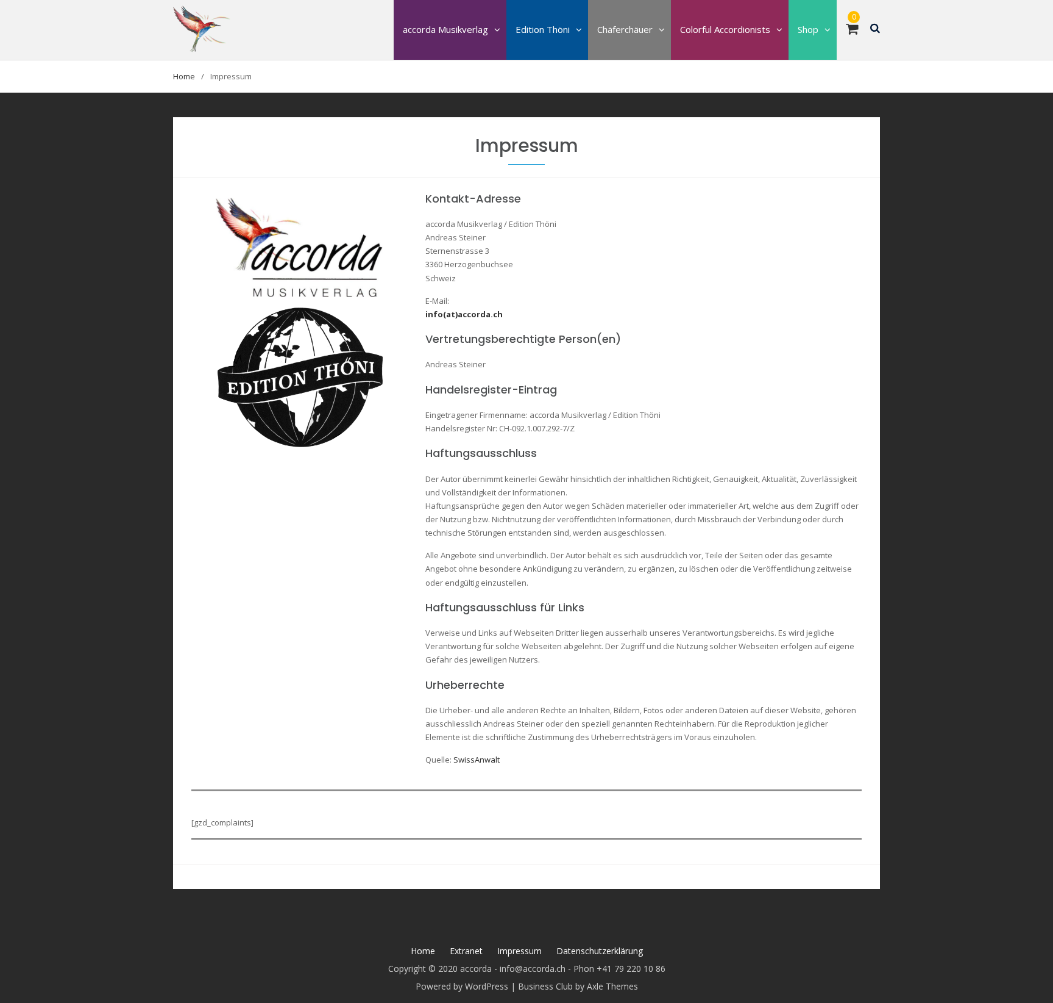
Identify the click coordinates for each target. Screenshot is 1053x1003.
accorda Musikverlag (445, 29)
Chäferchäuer (625, 29)
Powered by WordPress (462, 986)
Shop (808, 29)
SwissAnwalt (476, 759)
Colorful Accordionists (725, 29)
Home (423, 951)
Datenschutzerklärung (599, 951)
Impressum (519, 951)
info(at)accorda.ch (464, 314)
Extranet (466, 951)
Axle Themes (612, 986)
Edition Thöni (543, 29)
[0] (852, 30)
